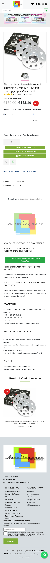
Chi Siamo (8, 497)
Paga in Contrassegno (26, 151)
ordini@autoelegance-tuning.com (18, 482)
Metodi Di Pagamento (12, 491)
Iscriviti (10, 541)
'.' (4, 389)
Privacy (32, 533)
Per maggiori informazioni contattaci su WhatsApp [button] (25, 260)
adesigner (28, 557)
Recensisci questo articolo (22, 94)
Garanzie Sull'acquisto (12, 494)
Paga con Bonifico (26, 156)
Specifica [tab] (24, 199)
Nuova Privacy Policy (12, 513)
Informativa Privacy (11, 510)
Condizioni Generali (11, 508)
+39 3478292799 (11, 476)
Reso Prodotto (10, 499)
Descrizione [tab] (13, 199)
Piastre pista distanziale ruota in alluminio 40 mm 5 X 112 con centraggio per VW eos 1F (25, 422)
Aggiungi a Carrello (26, 147)
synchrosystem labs (38, 554)
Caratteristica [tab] (36, 199)
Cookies (8, 505)
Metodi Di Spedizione (12, 502)
